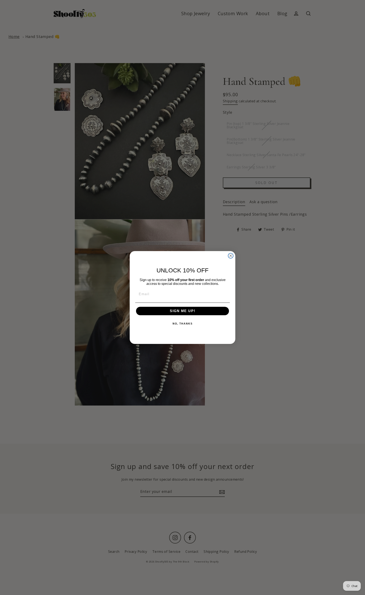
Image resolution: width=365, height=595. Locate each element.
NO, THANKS (183, 323)
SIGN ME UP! (182, 311)
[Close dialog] (230, 255)
